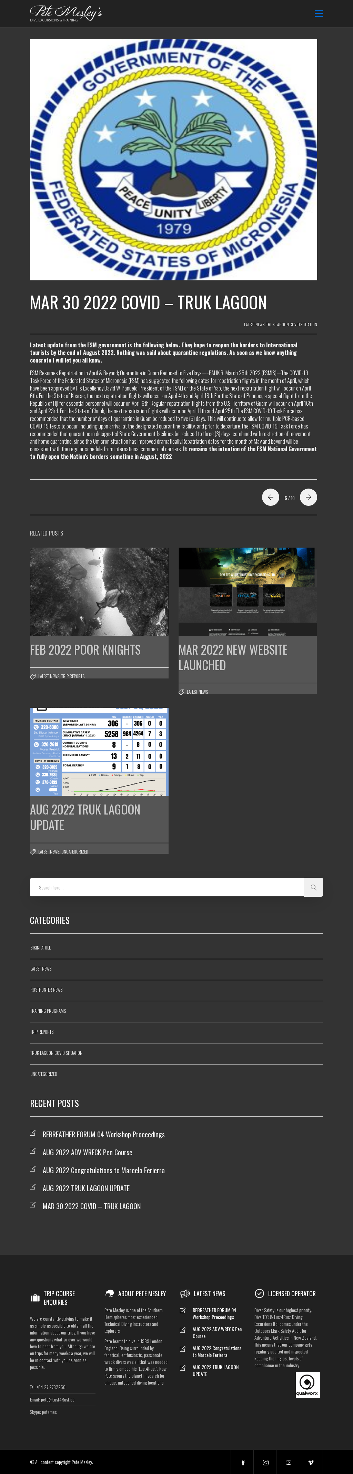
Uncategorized (74, 851)
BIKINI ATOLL (40, 947)
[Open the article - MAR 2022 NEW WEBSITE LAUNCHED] (213, 592)
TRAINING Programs (48, 1010)
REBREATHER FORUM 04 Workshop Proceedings (104, 1134)
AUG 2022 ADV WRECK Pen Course (87, 1152)
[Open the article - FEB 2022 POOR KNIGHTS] (64, 592)
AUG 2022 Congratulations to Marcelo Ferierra (104, 1170)
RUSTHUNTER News (46, 989)
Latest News (254, 324)
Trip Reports (72, 676)
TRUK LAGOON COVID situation (291, 324)
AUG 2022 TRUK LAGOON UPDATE (86, 1188)
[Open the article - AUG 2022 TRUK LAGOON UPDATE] (64, 752)
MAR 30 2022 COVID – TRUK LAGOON (92, 1206)
